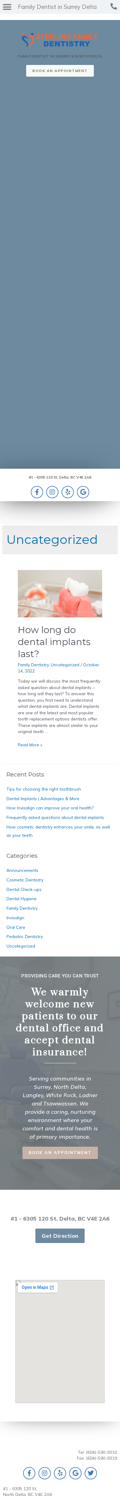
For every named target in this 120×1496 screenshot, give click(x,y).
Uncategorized (65, 664)
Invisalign (15, 917)
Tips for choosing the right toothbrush (43, 789)
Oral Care (15, 927)
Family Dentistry (33, 664)
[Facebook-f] (37, 492)
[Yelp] (68, 492)
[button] (49, 7)
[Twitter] (91, 1473)
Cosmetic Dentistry (24, 879)
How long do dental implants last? (54, 642)
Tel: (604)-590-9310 (97, 1452)
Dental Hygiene (21, 898)
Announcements (22, 870)
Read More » (30, 744)
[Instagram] (52, 492)
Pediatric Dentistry (24, 936)
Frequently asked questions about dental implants (55, 817)
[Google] (83, 492)
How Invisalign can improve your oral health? (50, 807)
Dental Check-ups (24, 889)
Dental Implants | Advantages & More (42, 798)
